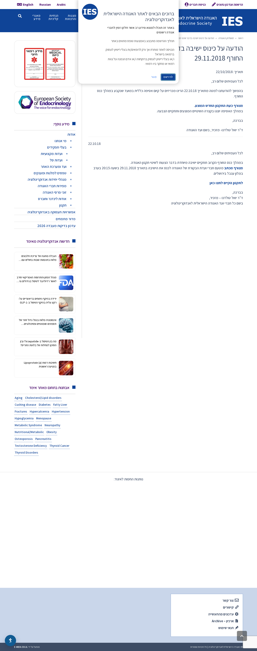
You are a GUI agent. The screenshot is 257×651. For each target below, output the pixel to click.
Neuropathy (52, 425)
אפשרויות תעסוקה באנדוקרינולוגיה (51, 212)
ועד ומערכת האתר (53, 166)
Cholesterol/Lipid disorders (43, 398)
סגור (154, 76)
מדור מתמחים (65, 219)
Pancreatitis (43, 439)
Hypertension (61, 411)
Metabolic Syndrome (28, 425)
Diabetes (45, 404)
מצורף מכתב (233, 168)
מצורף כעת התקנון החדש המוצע (219, 105)
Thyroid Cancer (59, 446)
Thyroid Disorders (26, 452)
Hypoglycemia (24, 418)
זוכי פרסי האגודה (54, 192)
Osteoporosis (24, 439)
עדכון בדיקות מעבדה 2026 (56, 225)
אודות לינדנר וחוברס (52, 198)
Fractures (21, 411)
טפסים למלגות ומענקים (50, 173)
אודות (71, 134)
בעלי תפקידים (56, 147)
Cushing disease (25, 404)
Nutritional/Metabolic (29, 432)
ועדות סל (56, 160)
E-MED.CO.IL (21, 646)
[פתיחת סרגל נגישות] (10, 640)
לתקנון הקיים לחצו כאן (226, 183)
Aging (18, 398)
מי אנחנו (60, 140)
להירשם (168, 76)
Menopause (43, 418)
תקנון (62, 205)
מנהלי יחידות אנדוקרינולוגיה (47, 179)
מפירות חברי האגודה (52, 186)
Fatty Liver (60, 404)
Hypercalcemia (39, 411)
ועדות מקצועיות (51, 153)
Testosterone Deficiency (31, 446)
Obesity (51, 432)
